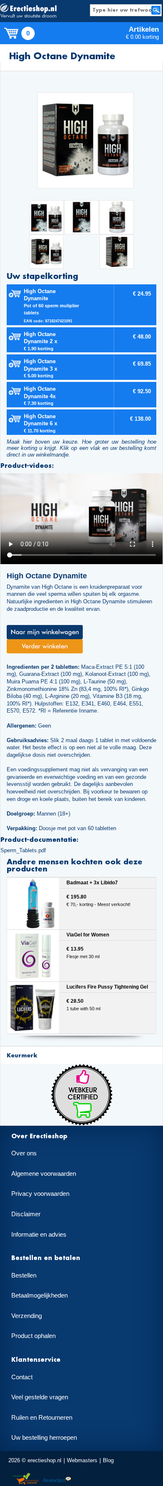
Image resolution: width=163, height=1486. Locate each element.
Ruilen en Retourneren (41, 1417)
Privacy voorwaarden (40, 1193)
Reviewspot (57, 1479)
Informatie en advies (38, 1234)
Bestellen (23, 1275)
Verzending (26, 1316)
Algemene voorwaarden (43, 1173)
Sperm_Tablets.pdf (23, 850)
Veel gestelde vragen (39, 1397)
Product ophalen (33, 1336)
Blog (108, 1460)
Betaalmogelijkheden (39, 1295)
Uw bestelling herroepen (44, 1437)
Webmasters (82, 1460)
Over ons (24, 1153)
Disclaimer (26, 1214)
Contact (22, 1377)
